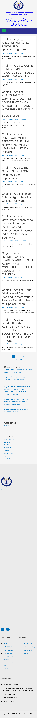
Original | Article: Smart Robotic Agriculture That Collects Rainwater (17, 197)
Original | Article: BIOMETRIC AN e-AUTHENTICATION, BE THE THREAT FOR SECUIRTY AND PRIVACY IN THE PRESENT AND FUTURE (18, 330)
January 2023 (8, 450)
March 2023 (7, 447)
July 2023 (7, 442)
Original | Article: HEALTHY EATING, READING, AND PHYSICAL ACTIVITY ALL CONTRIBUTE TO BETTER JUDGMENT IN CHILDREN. (18, 263)
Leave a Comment (7, 53)
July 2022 (7, 459)
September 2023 (9, 439)
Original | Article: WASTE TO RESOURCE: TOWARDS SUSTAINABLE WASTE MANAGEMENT (16, 379)
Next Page (18, 359)
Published (16, 53)
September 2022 (9, 456)
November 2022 (9, 453)
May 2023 (7, 445)
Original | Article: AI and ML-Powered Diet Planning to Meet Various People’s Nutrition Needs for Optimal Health (17, 297)
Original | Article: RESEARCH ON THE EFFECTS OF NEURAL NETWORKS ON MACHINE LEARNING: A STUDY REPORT (17, 402)
